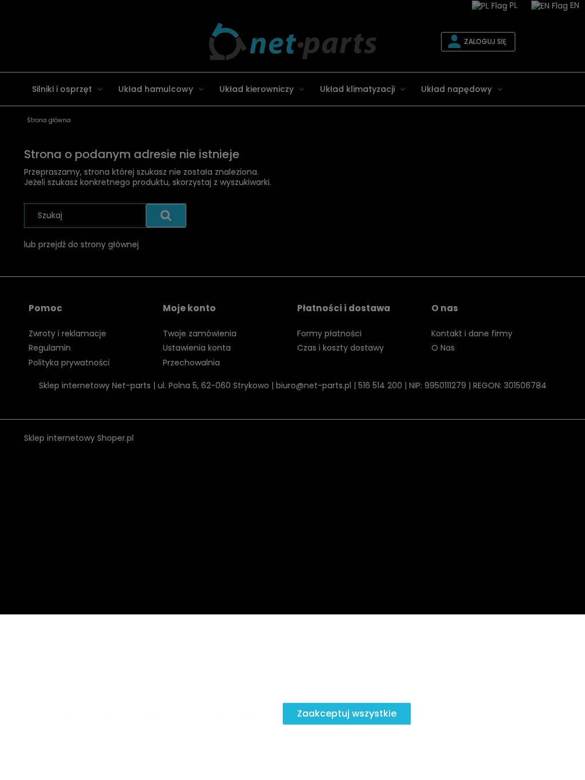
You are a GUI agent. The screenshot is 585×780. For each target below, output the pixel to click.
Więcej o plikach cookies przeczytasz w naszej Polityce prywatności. (152, 688)
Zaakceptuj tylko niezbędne (97, 713)
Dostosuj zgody (229, 713)
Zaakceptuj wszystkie (346, 713)
